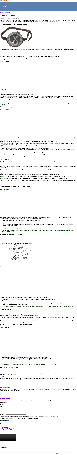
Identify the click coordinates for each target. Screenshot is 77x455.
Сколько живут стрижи (6, 430)
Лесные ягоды (5, 425)
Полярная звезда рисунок (7, 429)
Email (1, 406)
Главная (1, 12)
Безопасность (5, 6)
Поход (3, 7)
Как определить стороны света (8, 428)
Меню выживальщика (6, 2)
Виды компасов (5, 427)
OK (56, 453)
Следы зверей (5, 5)
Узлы (3, 10)
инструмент (20, 49)
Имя (1, 404)
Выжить (3, 8)
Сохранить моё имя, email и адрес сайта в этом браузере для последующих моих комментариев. (20, 418)
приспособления (35, 55)
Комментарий (3, 414)
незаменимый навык (14, 217)
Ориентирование (5, 3)
